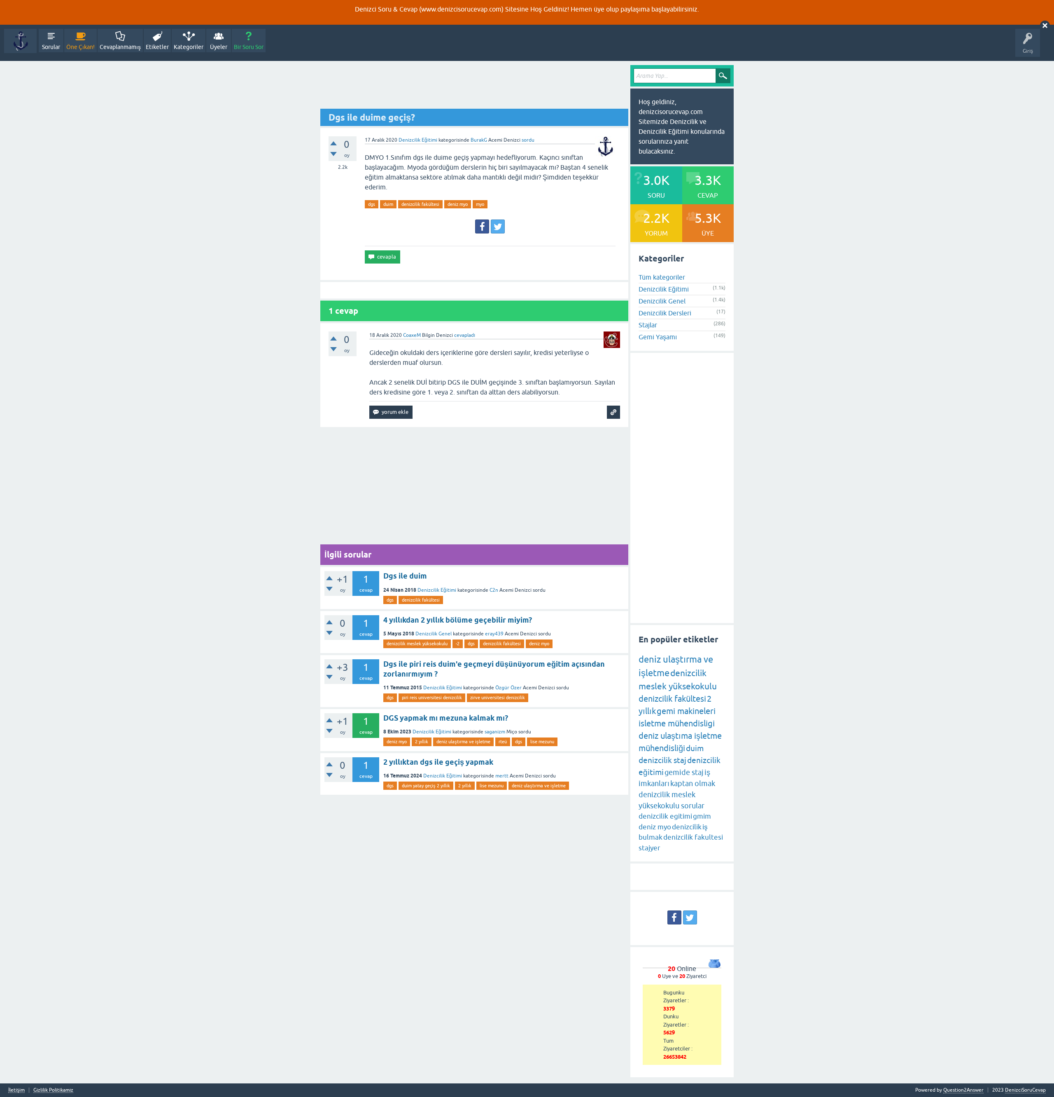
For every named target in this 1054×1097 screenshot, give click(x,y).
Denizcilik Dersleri (665, 313)
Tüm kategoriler (662, 277)
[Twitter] (498, 226)
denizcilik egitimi (665, 816)
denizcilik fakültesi (420, 204)
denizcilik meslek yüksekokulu (417, 643)
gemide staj (684, 772)
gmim (702, 816)
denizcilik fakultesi (693, 837)
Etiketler (157, 47)
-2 (457, 643)
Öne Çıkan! (80, 47)
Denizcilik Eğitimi (418, 140)
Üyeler (218, 47)
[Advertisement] (474, 86)
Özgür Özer (508, 688)
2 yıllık (421, 741)
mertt (501, 776)
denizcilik (687, 827)
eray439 (494, 634)
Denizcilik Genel (433, 634)
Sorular (51, 47)
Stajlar (648, 325)
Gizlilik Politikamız (53, 1090)
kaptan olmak (692, 783)
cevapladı (464, 335)
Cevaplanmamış (120, 47)
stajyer (649, 848)
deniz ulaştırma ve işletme (463, 741)
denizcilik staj (662, 760)
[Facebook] (482, 226)
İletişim (16, 1090)
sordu (528, 140)
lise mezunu (542, 741)
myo (480, 204)
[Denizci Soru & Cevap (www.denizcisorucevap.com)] (20, 41)
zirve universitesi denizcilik (497, 697)
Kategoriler (188, 47)
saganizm (495, 732)
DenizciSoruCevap (1025, 1090)
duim (388, 204)
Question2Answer (963, 1090)
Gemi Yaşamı (658, 337)
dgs (371, 204)
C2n (494, 590)
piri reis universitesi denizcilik (432, 697)
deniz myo (458, 204)
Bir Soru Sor (249, 47)
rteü (503, 741)
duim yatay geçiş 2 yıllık (426, 785)
